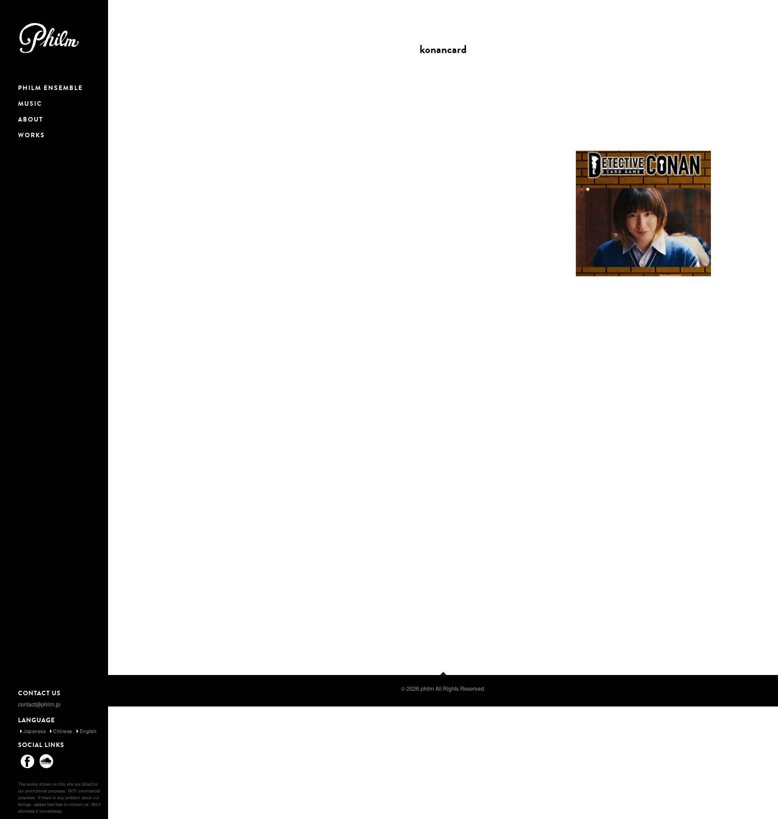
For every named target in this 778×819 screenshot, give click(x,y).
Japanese (34, 731)
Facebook (27, 761)
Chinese (62, 731)
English (88, 731)
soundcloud (46, 761)
